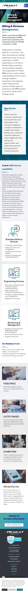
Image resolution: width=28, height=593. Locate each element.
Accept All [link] (20, 589)
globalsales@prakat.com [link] (14, 547)
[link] (26, 5)
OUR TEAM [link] (14, 571)
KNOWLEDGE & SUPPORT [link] (14, 561)
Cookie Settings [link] (12, 589)
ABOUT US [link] (14, 566)
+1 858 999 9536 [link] (14, 545)
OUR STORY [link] (14, 569)
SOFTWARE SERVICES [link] (14, 556)
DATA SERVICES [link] (14, 559)
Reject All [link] (5, 589)
